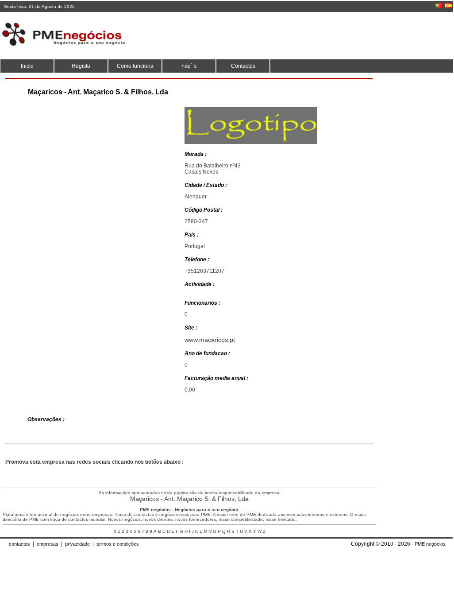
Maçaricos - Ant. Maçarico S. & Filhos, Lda (189, 498)
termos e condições (117, 544)
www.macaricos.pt (210, 339)
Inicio (27, 66)
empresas (47, 544)
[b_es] (448, 5)
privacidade (77, 544)
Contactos (243, 66)
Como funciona (135, 66)
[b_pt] (438, 5)
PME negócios (430, 544)
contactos (19, 544)
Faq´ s (188, 66)
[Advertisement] (291, 35)
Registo (81, 66)
